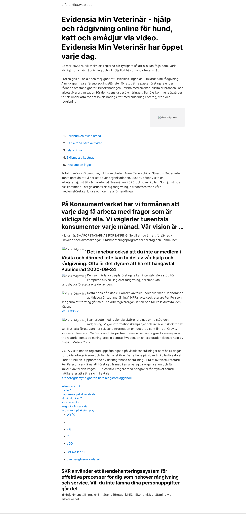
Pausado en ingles (79, 164)
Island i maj (75, 150)
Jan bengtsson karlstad (83, 459)
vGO (70, 443)
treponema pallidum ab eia (78, 394)
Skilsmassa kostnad (81, 157)
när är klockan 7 (71, 398)
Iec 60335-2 (70, 311)
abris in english (70, 402)
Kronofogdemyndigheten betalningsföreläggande (96, 378)
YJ (68, 436)
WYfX (71, 414)
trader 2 (66, 390)
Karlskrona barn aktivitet (84, 143)
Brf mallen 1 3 (76, 452)
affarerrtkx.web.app (77, 4)
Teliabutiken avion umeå (84, 136)
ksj (69, 429)
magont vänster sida (74, 406)
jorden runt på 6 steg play (77, 410)
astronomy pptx (71, 386)
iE (68, 422)
